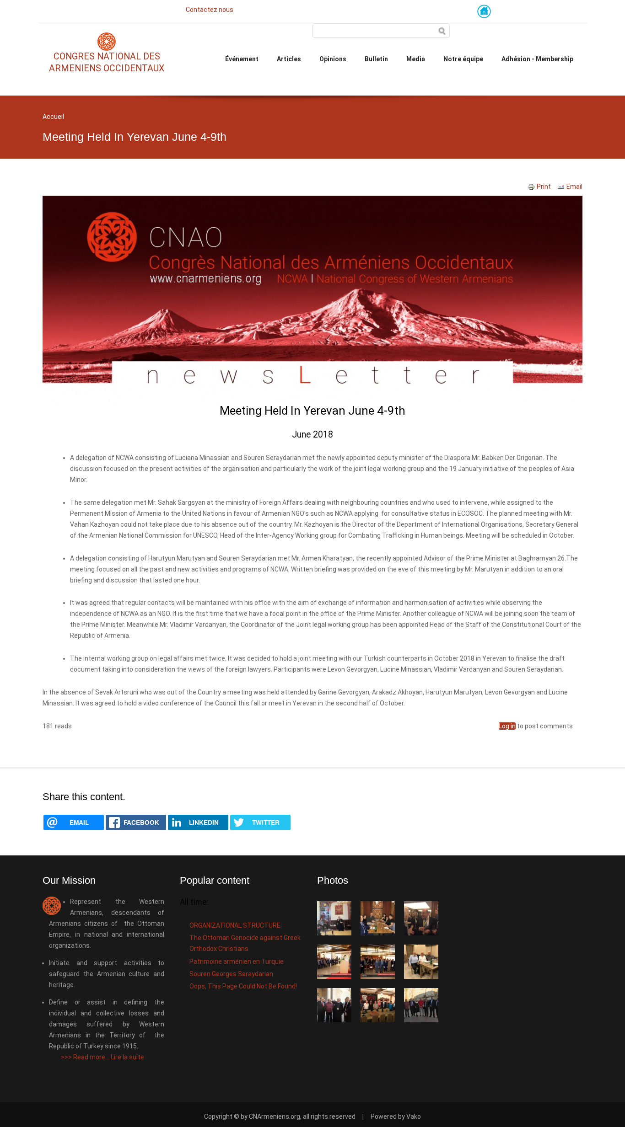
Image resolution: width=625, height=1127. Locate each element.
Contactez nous (209, 9)
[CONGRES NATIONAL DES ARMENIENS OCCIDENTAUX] (106, 44)
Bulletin (376, 59)
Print (544, 186)
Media (415, 59)
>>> (102, 1057)
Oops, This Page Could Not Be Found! (243, 986)
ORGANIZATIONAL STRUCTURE (234, 925)
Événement (242, 59)
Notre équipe (463, 59)
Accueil (53, 116)
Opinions (332, 59)
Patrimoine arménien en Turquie (236, 961)
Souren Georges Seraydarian (231, 973)
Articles (289, 59)
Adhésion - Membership (537, 59)
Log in (507, 726)
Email (574, 186)
